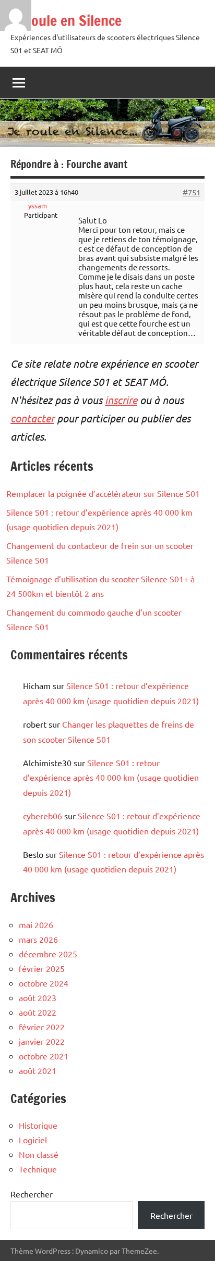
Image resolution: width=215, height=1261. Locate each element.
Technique (38, 1169)
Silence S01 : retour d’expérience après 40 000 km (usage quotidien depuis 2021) (111, 777)
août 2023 (37, 997)
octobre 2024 (43, 983)
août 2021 (37, 1070)
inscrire (121, 399)
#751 (191, 192)
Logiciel (33, 1139)
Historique (38, 1125)
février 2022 (42, 1026)
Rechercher (31, 1194)
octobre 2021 (43, 1056)
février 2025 (42, 968)
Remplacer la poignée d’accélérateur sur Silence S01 (103, 493)
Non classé (38, 1154)
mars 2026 (38, 939)
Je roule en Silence (66, 20)
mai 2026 (36, 924)
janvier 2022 (42, 1041)
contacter (32, 418)
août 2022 (37, 1012)
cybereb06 (42, 815)
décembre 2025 (48, 953)
